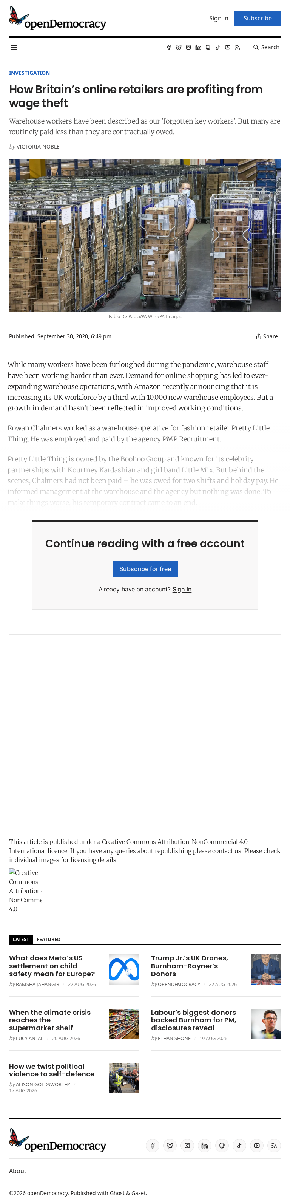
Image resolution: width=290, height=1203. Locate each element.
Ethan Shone (174, 1038)
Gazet (138, 1193)
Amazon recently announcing (182, 386)
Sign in (182, 589)
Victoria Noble (38, 146)
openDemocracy (179, 984)
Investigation (29, 72)
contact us (226, 851)
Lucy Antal (29, 1038)
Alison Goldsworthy (43, 1084)
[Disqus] (145, 733)
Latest (21, 939)
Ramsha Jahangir (37, 984)
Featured (48, 939)
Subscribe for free (145, 569)
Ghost (117, 1193)
